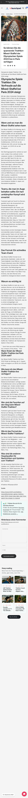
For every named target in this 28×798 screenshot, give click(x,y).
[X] (10, 66)
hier (18, 332)
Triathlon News (9, 13)
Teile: (5, 65)
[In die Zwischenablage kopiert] (15, 66)
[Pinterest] (12, 66)
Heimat (2, 13)
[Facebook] (8, 66)
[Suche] (23, 8)
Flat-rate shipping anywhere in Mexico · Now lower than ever (15, 2)
